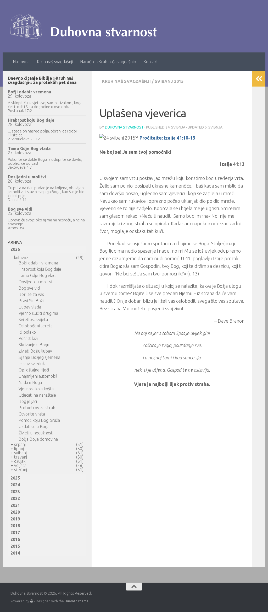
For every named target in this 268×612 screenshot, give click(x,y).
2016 (15, 539)
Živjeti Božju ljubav (35, 351)
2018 (15, 525)
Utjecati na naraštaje (37, 395)
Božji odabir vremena (29, 91)
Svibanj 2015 (169, 81)
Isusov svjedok (32, 363)
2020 (15, 512)
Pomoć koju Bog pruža (39, 420)
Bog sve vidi (20, 209)
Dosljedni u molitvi (27, 176)
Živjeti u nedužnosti (36, 432)
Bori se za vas (31, 294)
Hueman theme (76, 601)
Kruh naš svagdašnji (55, 61)
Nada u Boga (30, 382)
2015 (15, 546)
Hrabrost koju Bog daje (31, 120)
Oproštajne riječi (34, 370)
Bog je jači (28, 401)
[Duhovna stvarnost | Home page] (86, 26)
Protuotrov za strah (37, 407)
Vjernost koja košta (36, 388)
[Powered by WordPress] (31, 601)
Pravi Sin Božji (31, 300)
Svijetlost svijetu (33, 319)
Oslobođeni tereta (36, 325)
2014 (15, 553)
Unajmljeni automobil (38, 376)
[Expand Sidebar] (258, 79)
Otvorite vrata (32, 414)
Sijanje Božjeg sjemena (39, 357)
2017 (15, 532)
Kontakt (150, 61)
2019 (15, 519)
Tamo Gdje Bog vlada (29, 148)
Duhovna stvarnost (124, 127)
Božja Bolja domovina (38, 439)
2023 (15, 491)
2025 (15, 478)
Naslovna (21, 61)
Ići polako (27, 332)
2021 (15, 505)
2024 (15, 484)
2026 (15, 249)
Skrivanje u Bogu (34, 344)
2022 (15, 498)
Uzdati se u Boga (34, 426)
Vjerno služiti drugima (38, 313)
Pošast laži (28, 338)
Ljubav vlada (30, 307)
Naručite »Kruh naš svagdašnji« (108, 61)
